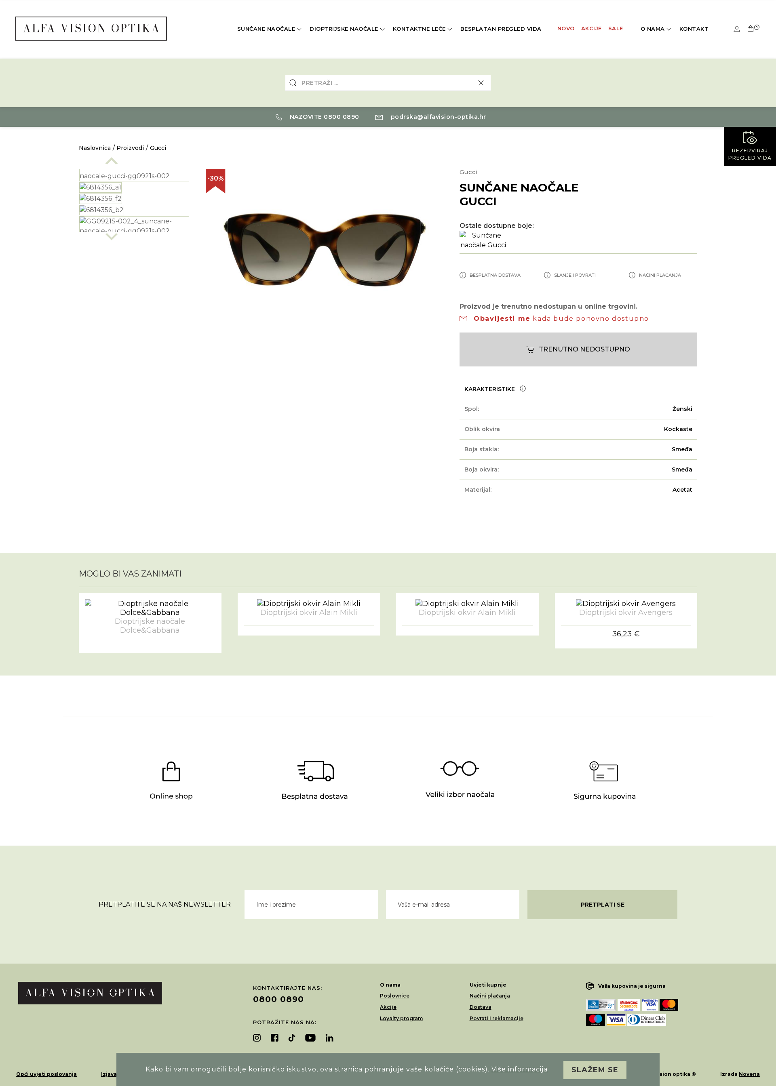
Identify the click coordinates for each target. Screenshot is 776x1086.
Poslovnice (394, 996)
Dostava (480, 1007)
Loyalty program (401, 1018)
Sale (615, 28)
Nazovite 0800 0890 (323, 116)
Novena (749, 1074)
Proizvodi (130, 148)
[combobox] (388, 83)
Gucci (158, 148)
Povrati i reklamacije (496, 1018)
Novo (566, 28)
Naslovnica (95, 148)
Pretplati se (602, 904)
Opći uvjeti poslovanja (46, 1074)
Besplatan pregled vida (501, 28)
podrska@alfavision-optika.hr (437, 116)
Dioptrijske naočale (344, 28)
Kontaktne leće (419, 28)
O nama (653, 28)
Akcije (591, 28)
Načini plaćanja (490, 996)
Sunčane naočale (266, 28)
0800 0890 (278, 999)
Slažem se (594, 1069)
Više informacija (519, 1069)
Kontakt (694, 28)
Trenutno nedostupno (584, 349)
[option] (134, 171)
